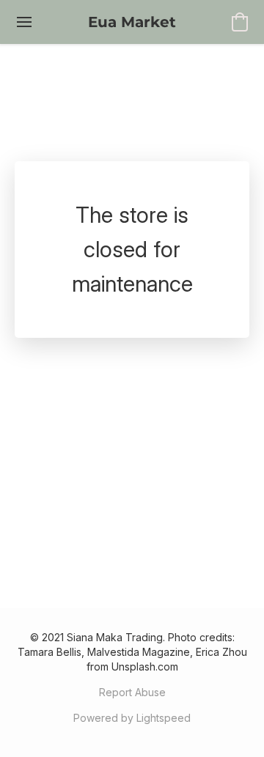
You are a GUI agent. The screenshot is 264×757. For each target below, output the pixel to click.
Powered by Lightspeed (132, 718)
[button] (132, 22)
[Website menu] (24, 22)
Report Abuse (132, 692)
